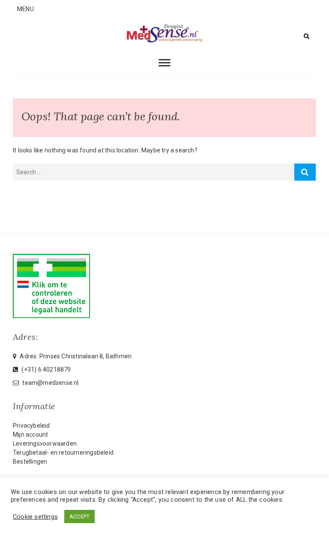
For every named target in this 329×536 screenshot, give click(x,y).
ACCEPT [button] (79, 516)
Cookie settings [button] (35, 517)
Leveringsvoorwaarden (45, 443)
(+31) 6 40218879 (45, 369)
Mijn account (30, 434)
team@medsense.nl (49, 382)
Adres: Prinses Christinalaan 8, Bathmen (75, 356)
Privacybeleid (31, 425)
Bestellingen (30, 461)
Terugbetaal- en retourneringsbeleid (63, 452)
